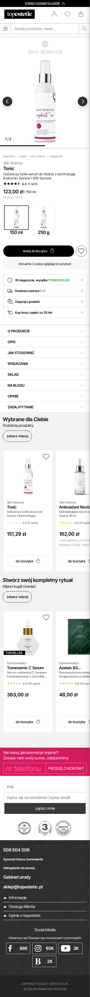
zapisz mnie (45, 808)
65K (50, 948)
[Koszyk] (81, 14)
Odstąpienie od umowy (19, 868)
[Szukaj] (84, 28)
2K (50, 961)
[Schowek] (70, 14)
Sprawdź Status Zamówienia (23, 859)
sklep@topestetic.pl (23, 886)
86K (24, 948)
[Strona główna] (19, 14)
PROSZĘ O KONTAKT (66, 768)
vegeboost (56, 156)
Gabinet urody (17, 877)
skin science (38, 156)
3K (76, 948)
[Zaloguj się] (56, 14)
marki (23, 156)
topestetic (9, 156)
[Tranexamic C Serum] (46, 617)
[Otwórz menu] (5, 28)
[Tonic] (46, 456)
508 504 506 (16, 850)
